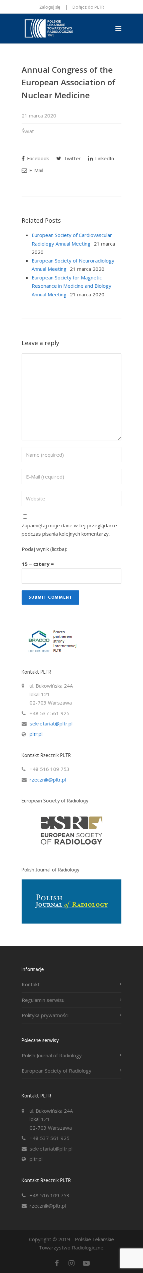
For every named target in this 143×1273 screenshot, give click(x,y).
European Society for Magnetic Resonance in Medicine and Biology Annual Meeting (71, 286)
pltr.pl (36, 734)
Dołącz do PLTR (88, 7)
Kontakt (31, 984)
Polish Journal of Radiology (52, 1055)
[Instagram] (71, 1263)
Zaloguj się (49, 7)
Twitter (71, 158)
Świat (28, 131)
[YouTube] (86, 1263)
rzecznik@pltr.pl (48, 779)
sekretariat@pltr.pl (51, 723)
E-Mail (35, 170)
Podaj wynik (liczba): (44, 549)
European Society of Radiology (56, 1070)
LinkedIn (104, 158)
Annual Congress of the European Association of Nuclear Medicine (68, 82)
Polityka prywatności (45, 1015)
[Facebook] (57, 1263)
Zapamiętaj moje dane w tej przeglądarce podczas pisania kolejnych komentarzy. (69, 529)
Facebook (37, 158)
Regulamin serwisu (43, 1000)
